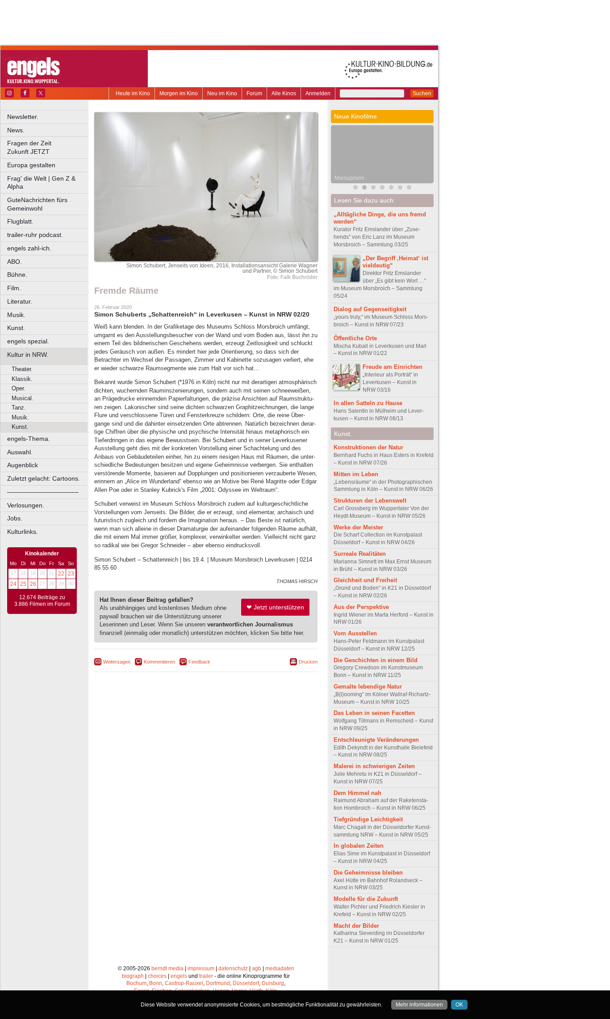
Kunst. (16, 327)
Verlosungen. (25, 505)
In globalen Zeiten (359, 845)
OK (459, 1005)
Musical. (22, 398)
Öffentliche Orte (355, 338)
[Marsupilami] (364, 188)
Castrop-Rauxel (184, 983)
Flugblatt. (20, 221)
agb (256, 968)
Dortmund (218, 983)
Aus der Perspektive (361, 607)
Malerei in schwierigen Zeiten (374, 766)
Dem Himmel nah (357, 793)
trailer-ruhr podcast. (35, 234)
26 (33, 584)
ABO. (14, 261)
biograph (133, 976)
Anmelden (317, 93)
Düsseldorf (246, 983)
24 (13, 584)
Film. (14, 288)
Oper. (18, 388)
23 (71, 574)
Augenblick (22, 465)
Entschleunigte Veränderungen (376, 739)
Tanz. (19, 407)
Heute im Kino (133, 93)
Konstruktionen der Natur (368, 447)
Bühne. (17, 274)
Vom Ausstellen (355, 633)
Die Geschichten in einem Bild (376, 660)
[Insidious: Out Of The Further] (355, 188)
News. (16, 130)
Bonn (155, 983)
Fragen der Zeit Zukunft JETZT (48, 147)
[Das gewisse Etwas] (409, 188)
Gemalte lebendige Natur (368, 686)
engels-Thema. (28, 438)
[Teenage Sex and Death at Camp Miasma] (391, 188)
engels (179, 976)
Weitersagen (116, 661)
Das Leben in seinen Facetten (374, 713)
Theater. (22, 369)
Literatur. (19, 301)
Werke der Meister (358, 527)
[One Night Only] (400, 188)
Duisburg (273, 983)
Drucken (308, 661)
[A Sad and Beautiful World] (382, 188)
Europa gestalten (31, 165)
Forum (254, 93)
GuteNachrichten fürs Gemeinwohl (37, 204)
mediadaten (279, 968)
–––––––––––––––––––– (43, 491)
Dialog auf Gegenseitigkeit (370, 309)
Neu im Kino (222, 93)
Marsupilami (349, 178)
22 (61, 574)
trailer (206, 976)
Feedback (199, 661)
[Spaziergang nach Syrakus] (373, 188)
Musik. (16, 314)
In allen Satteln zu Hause (368, 403)
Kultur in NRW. (27, 354)
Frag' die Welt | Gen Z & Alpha (41, 182)
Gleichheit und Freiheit (365, 580)
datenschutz (233, 968)
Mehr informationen (419, 1005)
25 (23, 584)
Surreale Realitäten (360, 553)
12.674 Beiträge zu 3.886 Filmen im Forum (42, 601)
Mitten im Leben (356, 474)
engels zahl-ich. (29, 248)
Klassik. (22, 379)
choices (157, 976)
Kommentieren (159, 661)
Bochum (136, 983)
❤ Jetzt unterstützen (275, 607)
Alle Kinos (284, 93)
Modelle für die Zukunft (366, 899)
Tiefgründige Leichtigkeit (368, 819)
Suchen (422, 93)
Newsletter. (22, 116)
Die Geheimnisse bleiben (368, 872)
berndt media (167, 968)
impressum (201, 968)
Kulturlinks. (22, 531)
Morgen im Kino (178, 93)
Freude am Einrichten (392, 367)
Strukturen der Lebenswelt (370, 500)
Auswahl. (20, 452)
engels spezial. (28, 341)
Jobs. (14, 518)
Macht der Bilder (356, 925)
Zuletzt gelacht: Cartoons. (43, 478)
